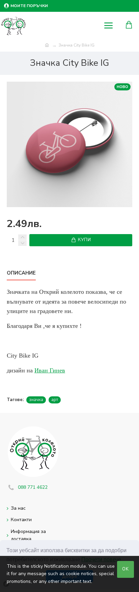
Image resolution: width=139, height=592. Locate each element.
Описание (21, 273)
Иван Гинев (49, 370)
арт (54, 400)
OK (125, 569)
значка (36, 400)
